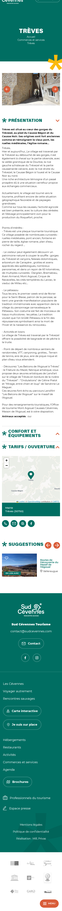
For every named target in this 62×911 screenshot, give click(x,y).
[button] (31, 475)
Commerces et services (20, 762)
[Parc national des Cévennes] (31, 878)
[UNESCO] (14, 878)
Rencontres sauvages (19, 699)
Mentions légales (31, 824)
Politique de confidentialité (31, 831)
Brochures (20, 782)
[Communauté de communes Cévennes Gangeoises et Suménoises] (14, 864)
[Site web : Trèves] (22, 523)
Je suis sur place (24, 724)
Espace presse (20, 808)
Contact (34, 643)
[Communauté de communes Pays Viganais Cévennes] (47, 863)
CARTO (56, 501)
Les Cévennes (13, 684)
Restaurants (12, 747)
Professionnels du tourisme (30, 798)
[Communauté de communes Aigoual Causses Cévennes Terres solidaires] (31, 864)
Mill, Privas (39, 838)
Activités (9, 755)
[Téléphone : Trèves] (5, 523)
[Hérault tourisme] (47, 892)
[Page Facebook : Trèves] (31, 523)
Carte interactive (25, 711)
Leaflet (21, 501)
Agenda (9, 769)
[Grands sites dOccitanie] (47, 878)
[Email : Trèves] (14, 523)
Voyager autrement (17, 691)
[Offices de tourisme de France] (14, 892)
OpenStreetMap (34, 501)
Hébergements (14, 740)
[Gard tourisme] (31, 892)
